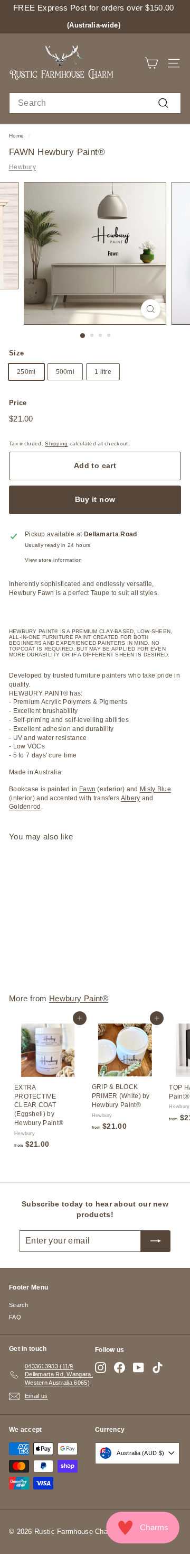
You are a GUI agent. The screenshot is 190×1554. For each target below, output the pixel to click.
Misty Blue (155, 789)
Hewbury (22, 167)
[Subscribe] (155, 1240)
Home (16, 136)
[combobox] (95, 103)
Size (16, 353)
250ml (26, 372)
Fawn (87, 789)
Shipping (56, 443)
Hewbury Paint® (78, 998)
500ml (65, 372)
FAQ (15, 1317)
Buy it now (95, 499)
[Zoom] (150, 309)
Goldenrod (25, 806)
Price (18, 403)
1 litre (102, 372)
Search (18, 1305)
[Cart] (151, 63)
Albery (130, 798)
